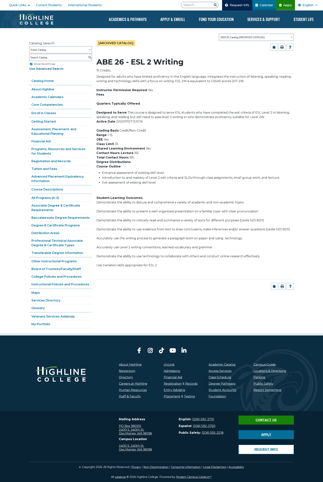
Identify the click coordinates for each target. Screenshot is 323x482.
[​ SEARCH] (215, 5)
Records (191, 383)
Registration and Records (51, 161)
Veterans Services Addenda (53, 316)
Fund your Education (216, 19)
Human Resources (133, 390)
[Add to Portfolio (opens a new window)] (274, 47)
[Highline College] (36, 19)
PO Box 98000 (130, 426)
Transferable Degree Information (57, 253)
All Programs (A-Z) (45, 198)
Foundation (217, 396)
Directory (126, 377)
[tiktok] (161, 351)
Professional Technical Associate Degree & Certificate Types (57, 243)
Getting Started (43, 121)
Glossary (38, 308)
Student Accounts (222, 390)
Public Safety (263, 383)
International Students (85, 5)
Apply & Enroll (172, 19)
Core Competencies (47, 104)
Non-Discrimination (156, 467)
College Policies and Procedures (56, 276)
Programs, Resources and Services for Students (58, 151)
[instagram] (150, 351)
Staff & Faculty (130, 396)
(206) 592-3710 (203, 419)
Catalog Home (42, 81)
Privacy (136, 467)
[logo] (60, 382)
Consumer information (186, 467)
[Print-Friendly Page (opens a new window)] (282, 47)
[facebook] (139, 351)
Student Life (303, 19)
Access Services (220, 371)
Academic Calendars (47, 97)
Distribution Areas (45, 233)
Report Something (267, 390)
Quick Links (18, 5)
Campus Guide (264, 364)
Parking (259, 377)
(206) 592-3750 (204, 426)
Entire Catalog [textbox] (38, 49)
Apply (287, 5)
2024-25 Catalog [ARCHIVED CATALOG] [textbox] (242, 37)
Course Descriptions (47, 189)
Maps (35, 293)
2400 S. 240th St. (131, 429)
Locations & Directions (269, 371)
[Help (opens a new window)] (290, 47)
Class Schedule (220, 377)
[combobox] (256, 37)
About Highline (42, 89)
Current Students (49, 5)
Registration (173, 383)
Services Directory (45, 300)
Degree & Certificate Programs (55, 225)
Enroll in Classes (43, 113)
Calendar (266, 5)
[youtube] (172, 351)
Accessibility (236, 467)
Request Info (239, 5)
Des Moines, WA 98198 (135, 433)
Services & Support (263, 19)
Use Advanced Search (46, 69)
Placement (172, 396)
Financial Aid (41, 141)
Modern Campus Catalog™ (193, 477)
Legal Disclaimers (214, 467)
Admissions (172, 371)
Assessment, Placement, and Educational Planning (53, 131)
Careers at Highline (133, 383)
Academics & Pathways (128, 19)
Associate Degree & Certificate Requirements (55, 208)
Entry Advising (174, 390)
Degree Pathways (222, 383)
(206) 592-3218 (213, 432)
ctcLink (169, 364)
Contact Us (266, 420)
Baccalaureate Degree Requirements (60, 217)
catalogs (120, 477)
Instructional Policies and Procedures (60, 284)
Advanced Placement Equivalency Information (57, 179)
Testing (189, 396)
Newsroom (127, 371)
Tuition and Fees (44, 169)
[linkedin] (184, 351)
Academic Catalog (222, 364)
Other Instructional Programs (54, 261)
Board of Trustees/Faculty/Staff (56, 269)
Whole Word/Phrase (44, 63)
